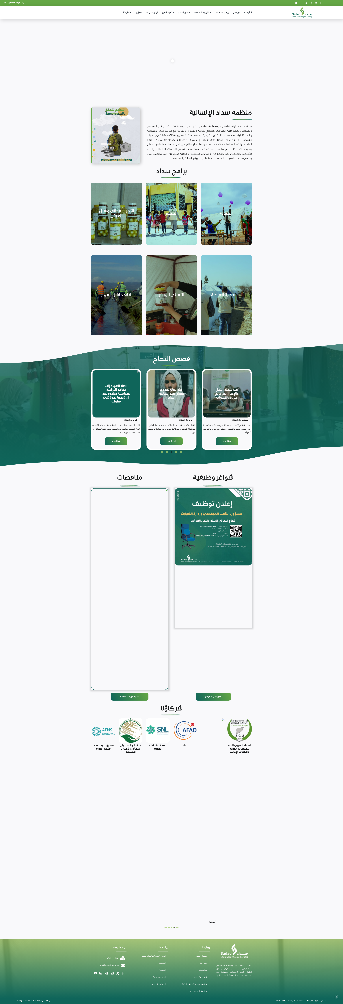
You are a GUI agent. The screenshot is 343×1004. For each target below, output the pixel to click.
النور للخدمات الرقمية (25, 831)
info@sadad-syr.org (14, 2)
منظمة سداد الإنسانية (295, 831)
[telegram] (306, 3)
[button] (181, 452)
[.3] (213, 527)
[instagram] (311, 3)
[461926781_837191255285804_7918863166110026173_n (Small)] (129, 589)
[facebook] (321, 3)
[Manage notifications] (337, 997)
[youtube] (296, 3)
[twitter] (316, 3)
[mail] (301, 3)
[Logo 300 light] (302, 8)
